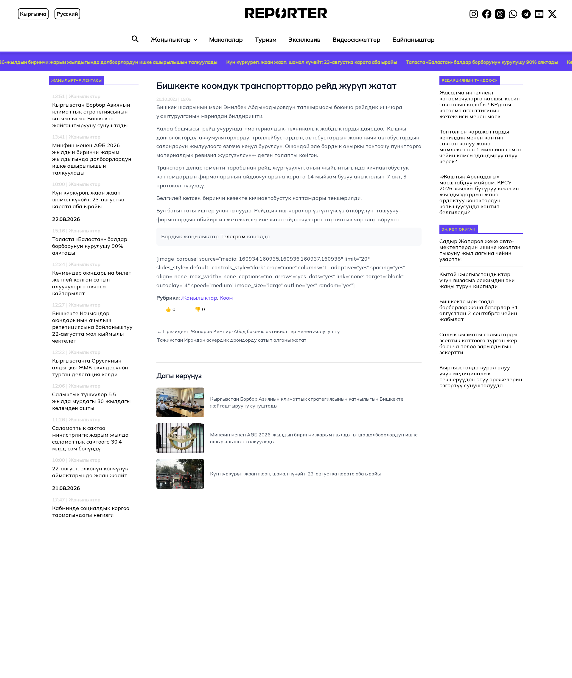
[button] (135, 39)
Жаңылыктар (171, 39)
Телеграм (232, 236)
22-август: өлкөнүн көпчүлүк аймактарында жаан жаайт (90, 472)
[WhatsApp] (513, 14)
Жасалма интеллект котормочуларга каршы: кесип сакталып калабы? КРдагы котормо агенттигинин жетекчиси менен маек (479, 104)
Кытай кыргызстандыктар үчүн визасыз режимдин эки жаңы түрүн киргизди (477, 280)
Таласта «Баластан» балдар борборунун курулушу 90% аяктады (455, 62)
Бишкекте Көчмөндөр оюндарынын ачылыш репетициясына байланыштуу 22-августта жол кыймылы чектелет (92, 327)
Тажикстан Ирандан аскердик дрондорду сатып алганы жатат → (235, 340)
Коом (226, 297)
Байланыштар (413, 39)
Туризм (265, 39)
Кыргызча (33, 13)
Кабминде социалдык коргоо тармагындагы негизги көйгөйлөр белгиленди (90, 515)
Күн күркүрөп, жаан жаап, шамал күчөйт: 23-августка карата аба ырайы (284, 62)
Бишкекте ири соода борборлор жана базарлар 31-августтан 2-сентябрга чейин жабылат (479, 310)
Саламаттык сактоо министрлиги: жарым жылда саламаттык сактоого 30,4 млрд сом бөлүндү (90, 438)
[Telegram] (526, 14)
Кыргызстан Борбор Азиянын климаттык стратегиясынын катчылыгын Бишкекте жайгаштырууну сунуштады (91, 115)
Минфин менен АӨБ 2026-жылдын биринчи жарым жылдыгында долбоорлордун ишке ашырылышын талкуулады (91, 159)
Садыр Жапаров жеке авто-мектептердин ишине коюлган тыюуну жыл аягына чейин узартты (479, 250)
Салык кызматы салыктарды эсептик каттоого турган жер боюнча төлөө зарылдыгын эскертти (478, 343)
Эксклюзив (304, 39)
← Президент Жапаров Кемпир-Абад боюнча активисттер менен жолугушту (248, 331)
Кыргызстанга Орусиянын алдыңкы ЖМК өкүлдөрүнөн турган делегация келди (90, 367)
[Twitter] (552, 14)
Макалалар (226, 39)
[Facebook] (487, 14)
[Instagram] (473, 14)
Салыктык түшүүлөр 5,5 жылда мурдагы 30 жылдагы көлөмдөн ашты (91, 401)
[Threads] (500, 14)
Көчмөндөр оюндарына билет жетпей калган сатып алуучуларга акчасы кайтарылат (91, 283)
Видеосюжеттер (356, 39)
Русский (67, 13)
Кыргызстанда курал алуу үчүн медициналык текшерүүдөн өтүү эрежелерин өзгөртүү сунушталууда (480, 376)
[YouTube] (539, 14)
